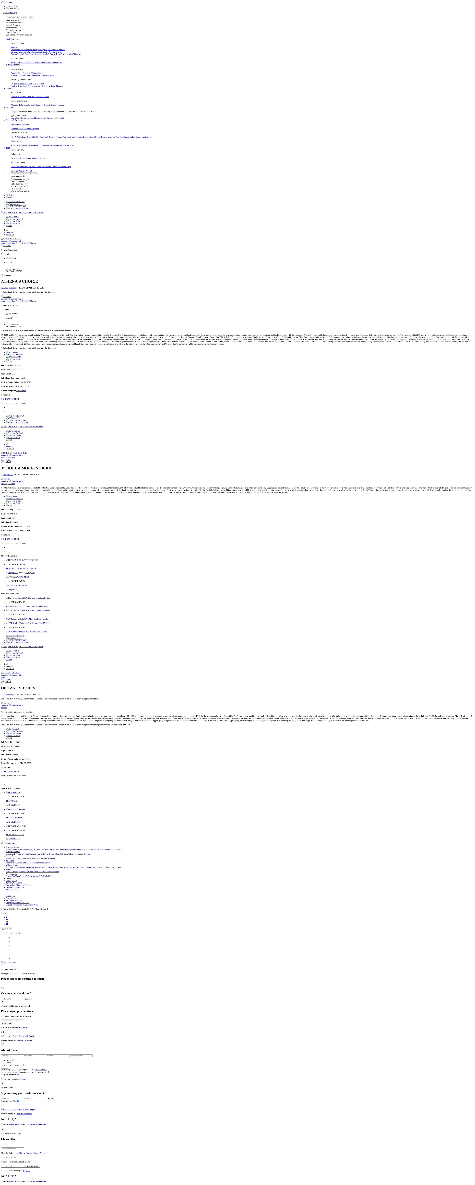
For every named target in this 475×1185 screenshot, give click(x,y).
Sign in (4, 1070)
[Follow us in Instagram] (7, 922)
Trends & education (18, 145)
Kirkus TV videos (75, 854)
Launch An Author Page (61, 167)
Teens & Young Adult (64, 54)
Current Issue (16, 118)
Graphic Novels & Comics (45, 54)
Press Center (34, 876)
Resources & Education (20, 124)
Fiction (23, 50)
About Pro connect (44, 167)
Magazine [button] (10, 107)
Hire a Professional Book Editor (18, 867)
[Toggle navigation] (2, 13)
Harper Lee (8, 475)
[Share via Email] (13, 223)
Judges (62, 105)
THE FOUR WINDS (14, 818)
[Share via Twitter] (13, 221)
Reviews (9, 232)
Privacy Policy (11, 881)
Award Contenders (37, 105)
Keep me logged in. (9, 1075)
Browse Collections (18, 158)
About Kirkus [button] (11, 874)
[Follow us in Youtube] (7, 924)
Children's (77, 54)
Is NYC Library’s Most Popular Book (27, 606)
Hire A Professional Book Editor (23, 137)
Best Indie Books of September (31, 212)
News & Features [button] (13, 65)
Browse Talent (30, 167)
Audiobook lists (33, 62)
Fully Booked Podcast (54, 86)
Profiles (14, 84)
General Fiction (17, 73)
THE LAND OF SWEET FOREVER (21, 568)
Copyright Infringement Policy (18, 885)
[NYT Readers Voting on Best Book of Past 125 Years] (28, 623)
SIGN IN (14, 6)
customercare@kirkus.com (36, 1124)
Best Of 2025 (44, 62)
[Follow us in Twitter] (7, 920)
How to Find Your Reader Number (33, 1153)
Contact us (10, 878)
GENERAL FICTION (10, 399)
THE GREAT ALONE (15, 835)
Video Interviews (13, 28)
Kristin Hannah (9, 694)
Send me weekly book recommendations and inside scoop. (24, 1072)
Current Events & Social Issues (23, 54)
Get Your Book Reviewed (46, 137)
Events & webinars (66, 145)
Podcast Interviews (13, 30)
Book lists (23, 62)
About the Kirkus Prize (35, 97)
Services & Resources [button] (14, 120)
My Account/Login (51, 872)
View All (14, 47)
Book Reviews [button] (12, 39)
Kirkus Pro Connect (36, 872)
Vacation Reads (56, 62)
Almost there (6, 1023)
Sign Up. (26, 1171)
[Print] (9, 226)
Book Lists (18, 854)
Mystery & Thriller (38, 75)
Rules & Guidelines (52, 105)
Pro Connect (11, 33)
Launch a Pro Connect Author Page (82, 867)
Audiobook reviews (14, 23)
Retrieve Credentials (32, 1166)
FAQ (28, 876)
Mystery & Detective (50, 50)
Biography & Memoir (48, 52)
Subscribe (60, 118)
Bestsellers (15, 62)
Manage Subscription (48, 118)
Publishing (26, 129)
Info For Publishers (46, 876)
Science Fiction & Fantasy (21, 52)
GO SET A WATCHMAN (16, 585)
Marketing (35, 129)
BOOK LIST (13, 212)
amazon (4, 243)
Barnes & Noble (22, 243)
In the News (28, 86)
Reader (9, 1060)
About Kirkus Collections (36, 158)
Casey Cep (30, 573)
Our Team (16, 876)
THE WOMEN (12, 801)
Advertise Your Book (115, 137)
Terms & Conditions (14, 883)
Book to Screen (17, 86)
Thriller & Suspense (34, 50)
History (60, 52)
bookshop (11, 243)
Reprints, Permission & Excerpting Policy (15, 888)
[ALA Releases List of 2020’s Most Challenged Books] (28, 610)
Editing (19, 129)
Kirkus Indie (21, 391)
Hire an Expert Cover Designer (95, 137)
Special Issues (26, 118)
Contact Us (10, 896)
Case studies (31, 145)
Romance (61, 50)
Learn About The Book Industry (108, 867)
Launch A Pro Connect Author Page (138, 137)
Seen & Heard (38, 84)
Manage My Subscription (34, 863)
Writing (14, 129)
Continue (28, 999)
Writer (8, 1063)
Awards (29, 84)
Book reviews (11, 20)
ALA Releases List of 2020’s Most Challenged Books (27, 619)
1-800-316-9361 (14, 1124)
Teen (33, 73)
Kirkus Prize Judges (47, 858)
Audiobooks (16, 50)
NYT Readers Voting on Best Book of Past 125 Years (27, 631)
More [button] (8, 148)
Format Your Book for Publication (70, 137)
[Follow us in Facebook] (6, 917)
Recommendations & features (47, 145)
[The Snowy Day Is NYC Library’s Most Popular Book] (28, 598)
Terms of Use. (41, 1070)
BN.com (32, 243)
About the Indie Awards (20, 105)
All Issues (36, 118)
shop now (5, 241)
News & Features (13, 25)
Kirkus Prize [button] (11, 856)
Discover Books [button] (12, 847)
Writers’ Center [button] (12, 865)
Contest (23, 876)
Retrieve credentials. (24, 1040)
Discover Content (18, 167)
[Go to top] (6, 928)
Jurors (46, 97)
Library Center (16, 141)
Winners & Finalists (18, 97)
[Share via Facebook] (14, 219)
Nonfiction (35, 52)
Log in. (24, 1028)
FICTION (10, 234)
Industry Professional (14, 1065)
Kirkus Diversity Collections (17, 872)
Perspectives (21, 84)
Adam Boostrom (10, 288)
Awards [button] (9, 88)
